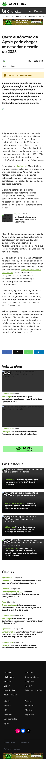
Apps (4, 602)
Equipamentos (7, 577)
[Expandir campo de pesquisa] (30, 11)
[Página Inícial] (11, 11)
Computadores (9, 66)
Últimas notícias (8, 17)
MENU (23, 4)
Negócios (17, 214)
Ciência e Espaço (34, 17)
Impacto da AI (21, 17)
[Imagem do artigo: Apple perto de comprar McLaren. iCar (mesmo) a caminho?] (7, 218)
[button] (7, 352)
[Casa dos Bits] (9, 61)
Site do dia (6, 589)
